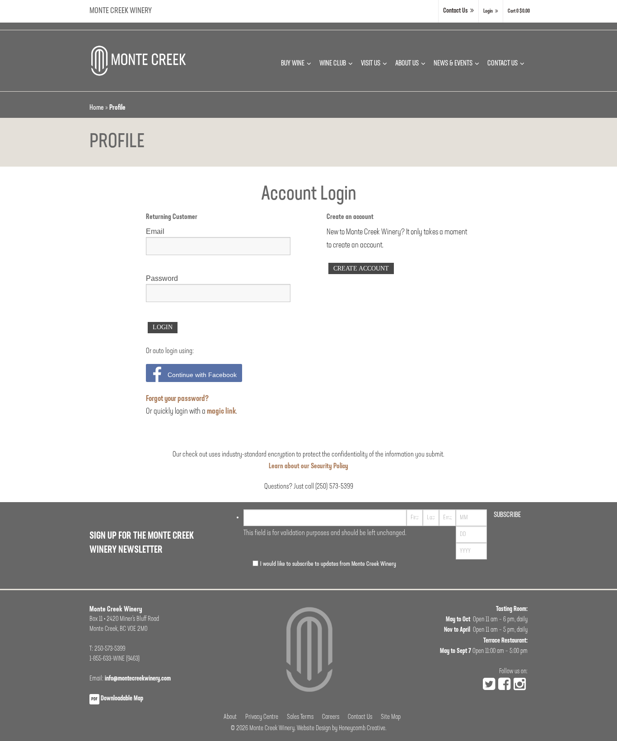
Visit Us (370, 63)
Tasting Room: (512, 609)
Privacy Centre (261, 717)
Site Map (391, 717)
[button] (518, 11)
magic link (221, 412)
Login (488, 11)
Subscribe (507, 515)
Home (96, 108)
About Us (407, 63)
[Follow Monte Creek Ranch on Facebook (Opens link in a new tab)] (504, 685)
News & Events (453, 63)
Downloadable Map (117, 698)
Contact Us (455, 11)
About (230, 717)
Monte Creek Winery (120, 11)
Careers (330, 717)
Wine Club (332, 63)
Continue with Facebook (202, 374)
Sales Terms (300, 717)
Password (162, 278)
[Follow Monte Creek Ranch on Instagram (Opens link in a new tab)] (520, 685)
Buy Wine (292, 63)
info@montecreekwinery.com (138, 679)
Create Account (361, 268)
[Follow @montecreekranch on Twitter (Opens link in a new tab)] (489, 685)
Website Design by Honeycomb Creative (341, 728)
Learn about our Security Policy (308, 466)
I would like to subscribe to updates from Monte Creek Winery (328, 564)
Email (155, 231)
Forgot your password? (177, 399)
